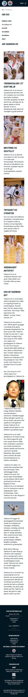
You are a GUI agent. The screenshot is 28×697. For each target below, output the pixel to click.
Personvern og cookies (14, 630)
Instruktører (5, 35)
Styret (3, 39)
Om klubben (5, 32)
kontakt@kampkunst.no (16, 616)
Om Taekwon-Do (7, 24)
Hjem (3, 9)
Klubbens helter (7, 21)
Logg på (14, 628)
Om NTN (4, 28)
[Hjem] (4, 3)
